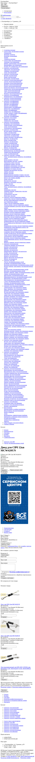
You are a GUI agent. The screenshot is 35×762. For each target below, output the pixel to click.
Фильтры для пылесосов (11, 254)
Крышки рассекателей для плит (13, 170)
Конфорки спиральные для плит (13, 165)
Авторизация (8, 11)
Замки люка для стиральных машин (14, 295)
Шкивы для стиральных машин (13, 334)
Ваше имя (3, 556)
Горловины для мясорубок (11, 134)
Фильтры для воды (9, 54)
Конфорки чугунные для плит (12, 168)
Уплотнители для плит (10, 194)
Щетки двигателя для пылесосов (13, 257)
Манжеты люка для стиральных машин (15, 302)
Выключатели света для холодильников (15, 371)
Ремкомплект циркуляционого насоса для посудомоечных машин (16, 228)
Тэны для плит (8, 193)
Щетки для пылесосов (10, 259)
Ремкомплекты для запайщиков (13, 96)
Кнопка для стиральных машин (13, 298)
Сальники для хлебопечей (11, 365)
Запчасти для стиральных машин (13, 286)
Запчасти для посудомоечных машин (14, 197)
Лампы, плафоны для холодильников (15, 379)
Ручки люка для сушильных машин (14, 347)
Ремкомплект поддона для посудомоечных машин (18, 226)
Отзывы (7, 531)
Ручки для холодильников (11, 391)
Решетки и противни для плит (13, 182)
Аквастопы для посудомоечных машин (15, 199)
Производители (8, 431)
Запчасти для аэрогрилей (11, 68)
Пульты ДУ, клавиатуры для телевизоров (16, 66)
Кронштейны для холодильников (13, 377)
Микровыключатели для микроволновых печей (18, 277)
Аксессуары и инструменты (12, 721)
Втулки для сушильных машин (13, 341)
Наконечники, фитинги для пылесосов (15, 251)
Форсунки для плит (9, 196)
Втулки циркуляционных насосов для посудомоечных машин (15, 201)
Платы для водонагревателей (12, 86)
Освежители (7, 53)
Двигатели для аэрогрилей (12, 69)
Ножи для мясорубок (10, 140)
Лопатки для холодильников (12, 380)
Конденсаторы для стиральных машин (15, 299)
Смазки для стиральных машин (13, 322)
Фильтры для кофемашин (11, 116)
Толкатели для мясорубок (11, 144)
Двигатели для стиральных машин (14, 293)
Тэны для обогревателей (11, 153)
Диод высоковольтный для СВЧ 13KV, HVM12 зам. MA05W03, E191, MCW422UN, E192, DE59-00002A (16, 667)
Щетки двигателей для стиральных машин (16, 338)
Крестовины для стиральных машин (14, 301)
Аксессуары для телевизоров (12, 60)
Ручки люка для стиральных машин (14, 317)
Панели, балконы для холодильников (15, 382)
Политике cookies (6, 687)
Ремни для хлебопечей (10, 364)
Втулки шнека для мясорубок (12, 131)
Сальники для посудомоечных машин (15, 232)
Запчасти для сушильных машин (13, 340)
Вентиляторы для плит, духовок (13, 161)
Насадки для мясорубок (11, 138)
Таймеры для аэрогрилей (11, 71)
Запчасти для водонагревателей (13, 80)
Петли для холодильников (11, 383)
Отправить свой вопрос (7, 578)
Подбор (6, 434)
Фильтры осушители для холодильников (16, 398)
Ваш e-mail (4, 560)
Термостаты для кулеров (11, 120)
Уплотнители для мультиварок (13, 128)
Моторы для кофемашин (11, 104)
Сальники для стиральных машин (14, 319)
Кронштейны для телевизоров (13, 65)
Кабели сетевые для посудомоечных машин (16, 211)
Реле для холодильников (11, 389)
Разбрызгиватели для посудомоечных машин (17, 221)
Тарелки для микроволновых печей (14, 283)
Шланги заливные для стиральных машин (16, 335)
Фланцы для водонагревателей (13, 93)
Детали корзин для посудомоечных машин (16, 205)
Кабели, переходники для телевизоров (15, 63)
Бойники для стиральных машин (13, 290)
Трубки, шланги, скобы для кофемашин (15, 113)
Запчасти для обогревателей (12, 149)
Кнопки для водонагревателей (13, 84)
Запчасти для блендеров (11, 74)
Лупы (5, 413)
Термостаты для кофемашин (12, 111)
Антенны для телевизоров (11, 62)
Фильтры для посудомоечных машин (14, 238)
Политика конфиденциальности (13, 699)
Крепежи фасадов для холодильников (15, 376)
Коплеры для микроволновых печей (14, 271)
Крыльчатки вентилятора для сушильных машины (18, 344)
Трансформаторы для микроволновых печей (17, 284)
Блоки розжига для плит (11, 159)
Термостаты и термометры (11, 419)
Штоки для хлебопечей (11, 367)
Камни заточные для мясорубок (13, 137)
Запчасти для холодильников (12, 368)
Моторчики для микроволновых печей (15, 278)
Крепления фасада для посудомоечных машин (17, 215)
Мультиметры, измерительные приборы (15, 415)
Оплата (6, 430)
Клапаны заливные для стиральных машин (16, 296)
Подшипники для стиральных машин (15, 310)
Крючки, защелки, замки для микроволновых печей (19, 272)
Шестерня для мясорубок (11, 146)
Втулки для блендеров (10, 75)
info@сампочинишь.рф (27, 756)
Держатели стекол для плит (12, 162)
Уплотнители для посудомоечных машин (16, 236)
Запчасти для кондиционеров (12, 98)
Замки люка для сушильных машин (14, 343)
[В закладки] (10, 617)
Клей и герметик (9, 412)
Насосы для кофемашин (11, 105)
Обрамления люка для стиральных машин (16, 305)
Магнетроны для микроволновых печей (15, 275)
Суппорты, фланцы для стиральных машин (16, 323)
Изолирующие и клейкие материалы (14, 409)
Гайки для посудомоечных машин (14, 203)
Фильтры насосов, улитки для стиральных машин (18, 331)
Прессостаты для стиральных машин (14, 313)
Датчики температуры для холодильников (16, 373)
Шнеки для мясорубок (10, 147)
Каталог (3, 705)
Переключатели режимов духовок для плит (16, 174)
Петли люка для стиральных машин (14, 308)
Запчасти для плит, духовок (12, 155)
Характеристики (9, 528)
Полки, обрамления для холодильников (15, 385)
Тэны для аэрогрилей (10, 72)
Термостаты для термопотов (12, 356)
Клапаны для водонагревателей (13, 83)
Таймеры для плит (9, 185)
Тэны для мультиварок (10, 126)
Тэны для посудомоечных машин (13, 235)
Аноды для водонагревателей (12, 81)
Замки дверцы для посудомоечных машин (16, 209)
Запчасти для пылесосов (11, 244)
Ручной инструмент (10, 418)
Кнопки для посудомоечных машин (14, 214)
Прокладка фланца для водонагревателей (16, 87)
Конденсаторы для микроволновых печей (16, 269)
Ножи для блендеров (10, 77)
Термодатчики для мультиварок (13, 125)
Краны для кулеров (9, 119)
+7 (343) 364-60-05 (6, 18)
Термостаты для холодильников (13, 394)
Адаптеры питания (9, 50)
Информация (4, 691)
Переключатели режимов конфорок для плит (17, 176)
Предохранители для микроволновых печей (17, 280)
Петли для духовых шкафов (12, 177)
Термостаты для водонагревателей (14, 89)
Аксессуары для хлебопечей (12, 361)
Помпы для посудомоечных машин (14, 218)
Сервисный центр (9, 437)
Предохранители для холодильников (14, 386)
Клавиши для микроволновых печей (14, 263)
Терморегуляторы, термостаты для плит (15, 191)
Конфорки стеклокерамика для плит (14, 167)
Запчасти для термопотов (11, 352)
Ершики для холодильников (12, 374)
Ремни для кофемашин (10, 110)
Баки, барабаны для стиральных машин (15, 289)
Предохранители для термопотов (13, 355)
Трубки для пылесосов (10, 253)
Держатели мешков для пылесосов (14, 245)
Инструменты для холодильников (14, 410)
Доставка (6, 433)
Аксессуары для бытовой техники (14, 51)
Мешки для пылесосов (10, 248)
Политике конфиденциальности (21, 687)
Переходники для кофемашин (12, 107)
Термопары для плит (10, 190)
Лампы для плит (9, 171)
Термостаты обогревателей (12, 152)
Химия (6, 57)
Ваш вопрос (4, 563)
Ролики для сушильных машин (13, 346)
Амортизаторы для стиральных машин (15, 287)
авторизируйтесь (13, 546)
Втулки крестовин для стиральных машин (16, 292)
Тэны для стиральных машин (12, 329)
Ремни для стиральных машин (13, 316)
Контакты (7, 436)
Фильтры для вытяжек (10, 56)
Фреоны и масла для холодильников (14, 400)
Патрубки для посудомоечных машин (15, 217)
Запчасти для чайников (11, 401)
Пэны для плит (8, 179)
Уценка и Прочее (9, 424)
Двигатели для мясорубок (11, 135)
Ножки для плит (9, 173)
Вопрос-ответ (8, 532)
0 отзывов (4, 473)
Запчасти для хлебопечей (11, 359)
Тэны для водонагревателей (12, 90)
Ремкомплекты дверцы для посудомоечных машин (18, 230)
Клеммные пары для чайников (13, 403)
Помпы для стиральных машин (13, 311)
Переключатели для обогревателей (14, 150)
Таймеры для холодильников (12, 392)
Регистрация (7, 12)
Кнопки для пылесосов (11, 247)
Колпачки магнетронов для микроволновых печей (18, 265)
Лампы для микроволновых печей (14, 274)
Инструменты (8, 407)
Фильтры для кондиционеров (12, 99)
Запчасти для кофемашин (11, 101)
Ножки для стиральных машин (13, 304)
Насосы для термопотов (11, 353)
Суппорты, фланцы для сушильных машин (16, 349)
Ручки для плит (8, 184)
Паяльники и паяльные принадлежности (16, 416)
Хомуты (6, 421)
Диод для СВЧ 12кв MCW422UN (10, 604)
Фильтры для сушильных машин (13, 350)
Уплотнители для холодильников (13, 397)
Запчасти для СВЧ (9, 260)
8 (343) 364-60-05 (11, 756)
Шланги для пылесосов (11, 256)
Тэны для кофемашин (10, 114)
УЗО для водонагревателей (12, 92)
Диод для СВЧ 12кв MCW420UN (10, 635)
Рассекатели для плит (10, 181)
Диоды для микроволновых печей (14, 262)
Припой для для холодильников (13, 388)
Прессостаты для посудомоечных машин (16, 220)
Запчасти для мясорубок (11, 129)
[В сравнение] (11, 617)
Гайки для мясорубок (10, 132)
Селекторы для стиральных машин (14, 320)
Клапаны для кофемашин (11, 102)
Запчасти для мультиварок (11, 122)
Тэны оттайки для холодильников (14, 395)
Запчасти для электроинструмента (14, 404)
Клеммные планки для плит (12, 164)
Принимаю (4, 690)
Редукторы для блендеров (11, 78)
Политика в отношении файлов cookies (15, 700)
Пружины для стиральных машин (14, 314)
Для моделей (7, 529)
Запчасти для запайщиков (11, 95)
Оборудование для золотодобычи (13, 422)
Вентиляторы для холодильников (13, 370)
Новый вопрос (5, 555)
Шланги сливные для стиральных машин (16, 337)
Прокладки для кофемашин (12, 108)
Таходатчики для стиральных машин (14, 325)
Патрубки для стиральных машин (14, 307)
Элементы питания (9, 59)
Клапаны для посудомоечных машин (14, 212)
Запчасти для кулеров (10, 117)
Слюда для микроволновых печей (14, 281)
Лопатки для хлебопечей (11, 362)
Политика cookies (25, 757)
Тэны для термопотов (10, 358)
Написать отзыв (5, 544)
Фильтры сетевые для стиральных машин (16, 332)
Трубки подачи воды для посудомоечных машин (18, 233)
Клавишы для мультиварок (12, 123)
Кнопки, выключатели (10, 406)
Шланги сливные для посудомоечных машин (17, 242)
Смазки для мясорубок (10, 143)
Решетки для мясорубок (11, 141)
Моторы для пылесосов (11, 250)
